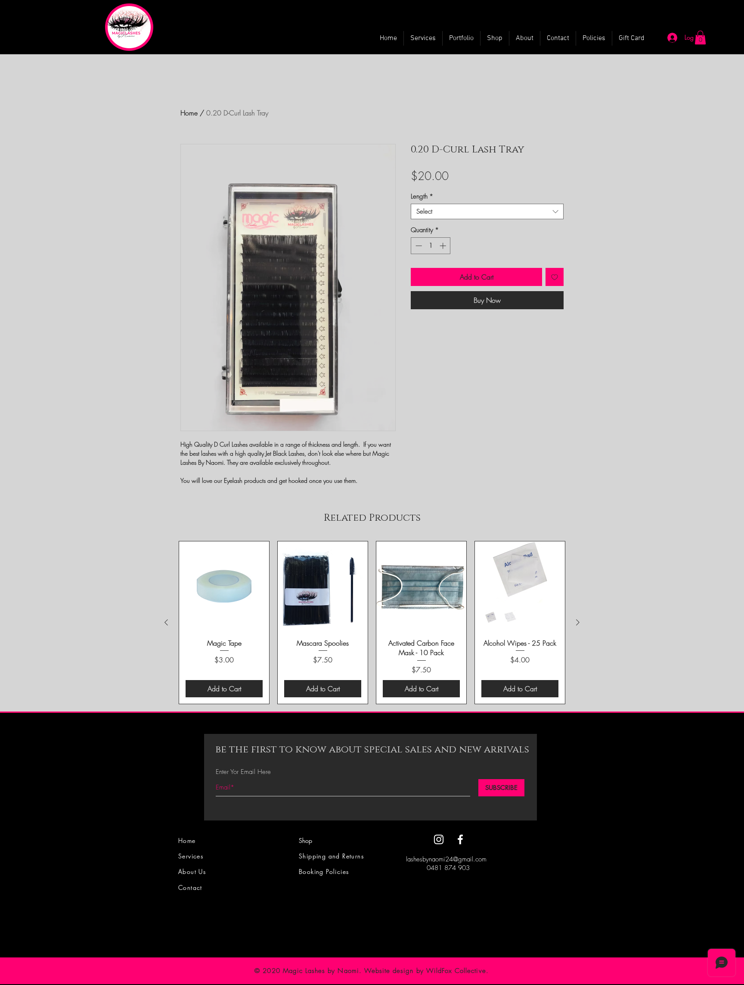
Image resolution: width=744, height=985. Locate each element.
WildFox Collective (456, 970)
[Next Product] (578, 622)
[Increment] (444, 246)
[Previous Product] (166, 622)
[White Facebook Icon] (460, 839)
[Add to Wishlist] (555, 277)
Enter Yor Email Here (243, 772)
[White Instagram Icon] (438, 839)
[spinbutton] (431, 246)
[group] (372, 623)
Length (422, 196)
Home (189, 113)
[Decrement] (418, 246)
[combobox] (487, 211)
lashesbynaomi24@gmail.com (446, 859)
